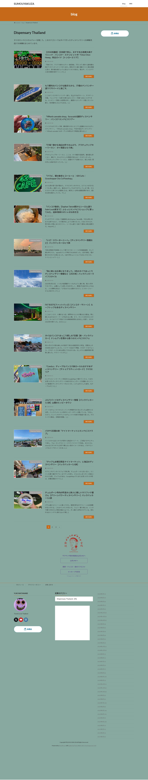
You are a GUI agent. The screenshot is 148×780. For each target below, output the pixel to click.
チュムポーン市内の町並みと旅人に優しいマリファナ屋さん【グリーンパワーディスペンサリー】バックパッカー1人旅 (69, 495)
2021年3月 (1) (102, 733)
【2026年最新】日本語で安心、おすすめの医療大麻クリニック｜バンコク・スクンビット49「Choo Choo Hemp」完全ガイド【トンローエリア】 (68, 55)
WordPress (62, 745)
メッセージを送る (74, 572)
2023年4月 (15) (102, 714)
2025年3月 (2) (102, 643)
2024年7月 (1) (102, 661)
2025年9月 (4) (102, 624)
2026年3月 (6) (102, 601)
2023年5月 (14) (102, 710)
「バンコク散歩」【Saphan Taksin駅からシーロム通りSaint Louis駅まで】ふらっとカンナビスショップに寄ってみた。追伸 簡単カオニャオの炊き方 (69, 209)
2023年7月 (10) (102, 703)
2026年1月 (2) (102, 609)
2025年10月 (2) (102, 620)
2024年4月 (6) (102, 673)
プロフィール (20, 585)
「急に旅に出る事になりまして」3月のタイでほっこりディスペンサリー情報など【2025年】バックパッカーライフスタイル (69, 274)
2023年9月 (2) (102, 695)
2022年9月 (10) (102, 722)
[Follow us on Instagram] (26, 620)
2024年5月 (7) (102, 669)
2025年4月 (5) (102, 639)
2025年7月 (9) (102, 631)
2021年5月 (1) (102, 729)
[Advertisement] (65, 764)
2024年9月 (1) (102, 654)
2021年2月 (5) (102, 737)
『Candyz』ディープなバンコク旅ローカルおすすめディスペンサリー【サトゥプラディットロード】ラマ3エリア (69, 369)
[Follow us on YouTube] (21, 620)
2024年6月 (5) (102, 665)
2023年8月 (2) (102, 699)
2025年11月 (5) (102, 616)
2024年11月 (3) (102, 650)
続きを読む (89, 76)
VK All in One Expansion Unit (88, 745)
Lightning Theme (73, 745)
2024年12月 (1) (102, 646)
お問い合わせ (49, 585)
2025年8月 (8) (102, 628)
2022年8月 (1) (102, 725)
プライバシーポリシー (34, 585)
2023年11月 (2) (102, 688)
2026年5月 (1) (102, 594)
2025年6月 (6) (102, 635)
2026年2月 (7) (102, 605)
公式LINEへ (74, 561)
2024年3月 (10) (102, 677)
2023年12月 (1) (102, 684)
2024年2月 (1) (102, 680)
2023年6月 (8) (102, 707)
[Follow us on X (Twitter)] (16, 620)
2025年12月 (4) (102, 613)
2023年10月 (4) (102, 692)
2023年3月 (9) (102, 718)
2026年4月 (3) (102, 598)
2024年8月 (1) (102, 658)
